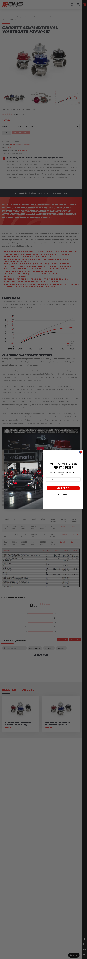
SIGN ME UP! (63, 488)
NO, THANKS (63, 494)
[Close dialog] (80, 452)
